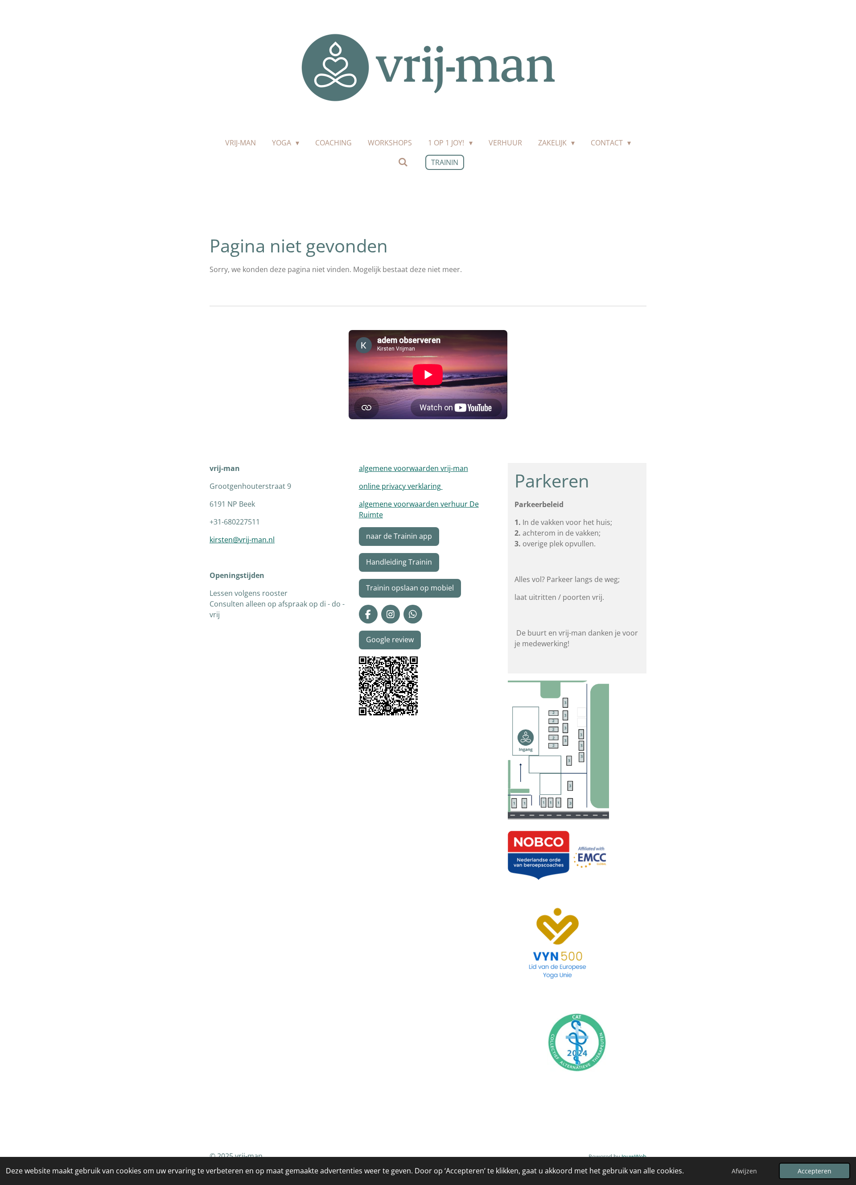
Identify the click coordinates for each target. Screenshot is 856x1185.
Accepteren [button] (814, 1171)
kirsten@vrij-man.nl (242, 540)
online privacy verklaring (401, 486)
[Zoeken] (402, 162)
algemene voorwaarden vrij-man (413, 468)
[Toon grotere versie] (388, 685)
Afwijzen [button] (744, 1171)
